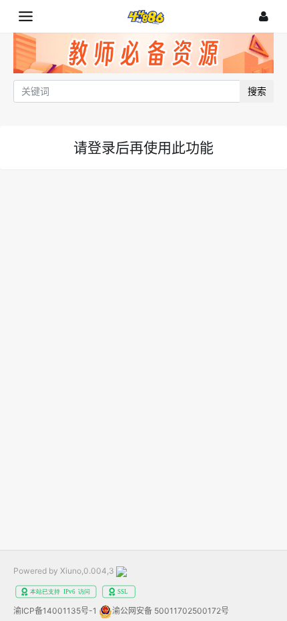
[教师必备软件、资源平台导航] (143, 55)
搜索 (257, 91)
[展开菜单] (25, 16)
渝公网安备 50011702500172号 (170, 611)
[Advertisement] (143, 328)
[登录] (263, 16)
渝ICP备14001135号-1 (55, 611)
